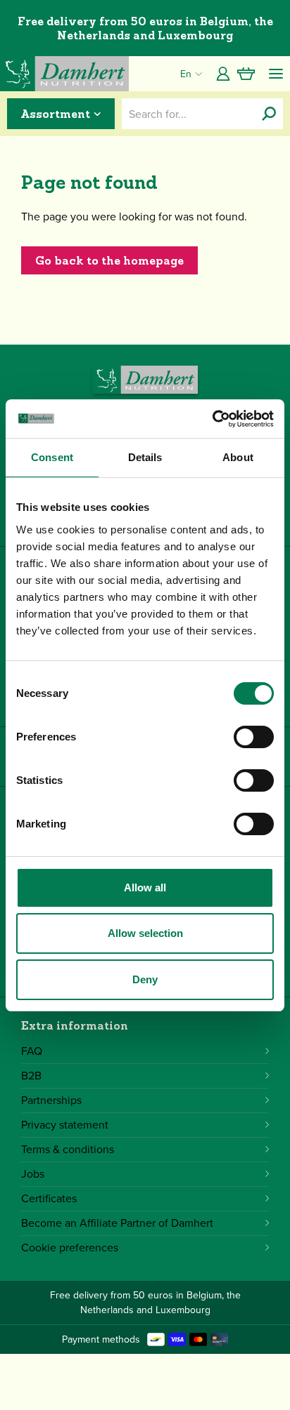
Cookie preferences (69, 1247)
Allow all (145, 887)
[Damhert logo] (64, 73)
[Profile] (223, 73)
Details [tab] (145, 457)
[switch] (254, 737)
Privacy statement (64, 1125)
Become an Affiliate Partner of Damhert (117, 1223)
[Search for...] (269, 114)
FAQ (31, 1051)
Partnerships (51, 1100)
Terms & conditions (67, 1149)
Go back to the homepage (109, 260)
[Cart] (246, 74)
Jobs (32, 1174)
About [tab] (237, 457)
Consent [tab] (52, 457)
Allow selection (145, 933)
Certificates (49, 1198)
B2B (31, 1076)
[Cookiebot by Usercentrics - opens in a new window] (212, 419)
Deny (145, 979)
